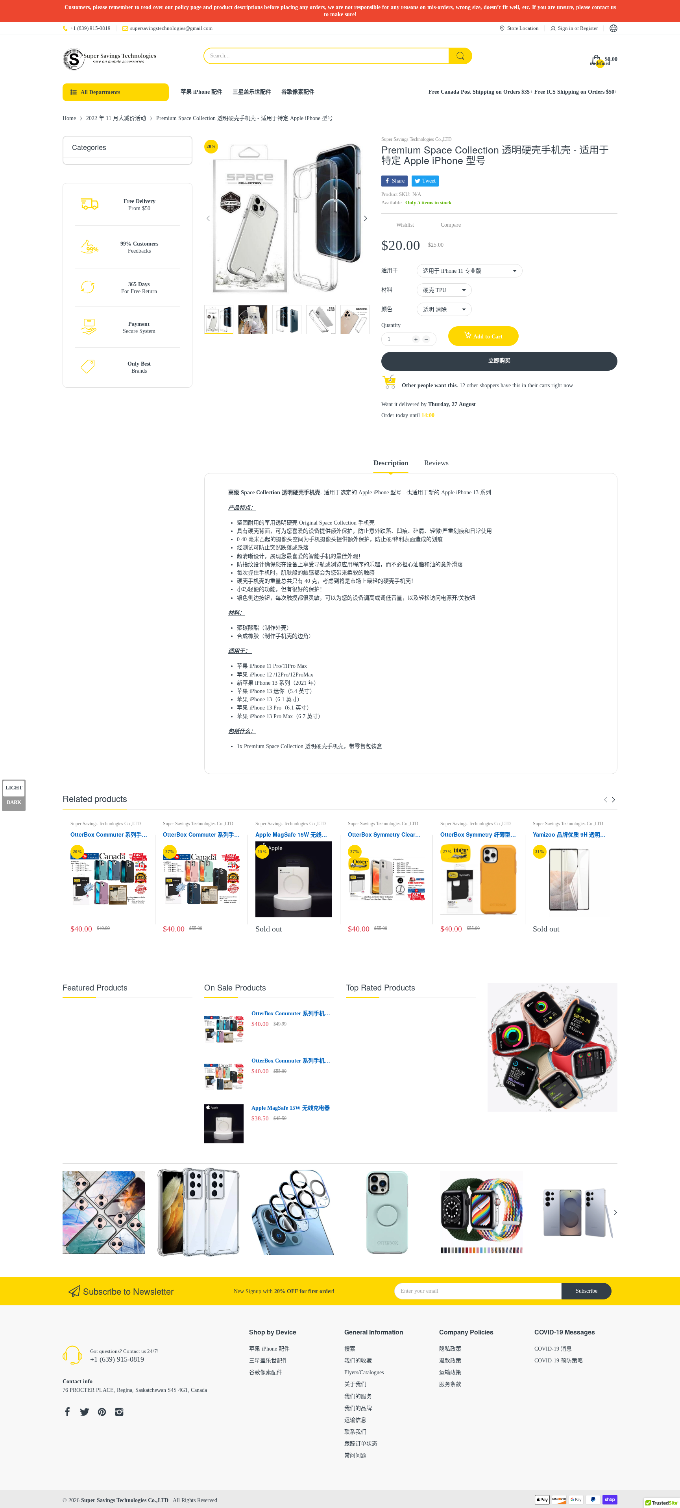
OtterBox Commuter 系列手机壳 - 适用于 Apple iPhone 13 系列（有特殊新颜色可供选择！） (108, 835)
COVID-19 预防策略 (558, 1361)
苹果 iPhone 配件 (269, 1349)
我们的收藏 (358, 1361)
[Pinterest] (102, 1413)
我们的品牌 (358, 1408)
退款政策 (450, 1361)
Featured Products (95, 987)
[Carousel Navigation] (609, 800)
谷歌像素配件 (265, 1372)
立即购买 (499, 361)
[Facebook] (67, 1413)
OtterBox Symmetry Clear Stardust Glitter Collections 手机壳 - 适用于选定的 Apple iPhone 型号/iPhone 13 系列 (384, 835)
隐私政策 (450, 1349)
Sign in (566, 28)
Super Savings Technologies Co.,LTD (416, 139)
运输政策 (450, 1372)
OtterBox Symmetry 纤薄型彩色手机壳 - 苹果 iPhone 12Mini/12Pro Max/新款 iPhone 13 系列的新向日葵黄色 (478, 835)
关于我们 (355, 1384)
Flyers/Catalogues (364, 1372)
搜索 (349, 1349)
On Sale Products (235, 987)
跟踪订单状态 (360, 1444)
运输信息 (355, 1420)
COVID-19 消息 (553, 1349)
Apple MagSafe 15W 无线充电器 (291, 835)
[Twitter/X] (84, 1413)
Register (589, 28)
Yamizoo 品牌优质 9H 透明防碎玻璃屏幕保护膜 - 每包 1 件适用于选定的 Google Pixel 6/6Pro (569, 835)
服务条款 (450, 1384)
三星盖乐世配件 (268, 1361)
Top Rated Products (380, 987)
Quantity (391, 325)
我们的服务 (358, 1396)
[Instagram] (119, 1413)
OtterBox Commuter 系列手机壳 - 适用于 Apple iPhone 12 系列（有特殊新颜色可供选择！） (201, 835)
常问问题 (355, 1455)
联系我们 (355, 1432)
